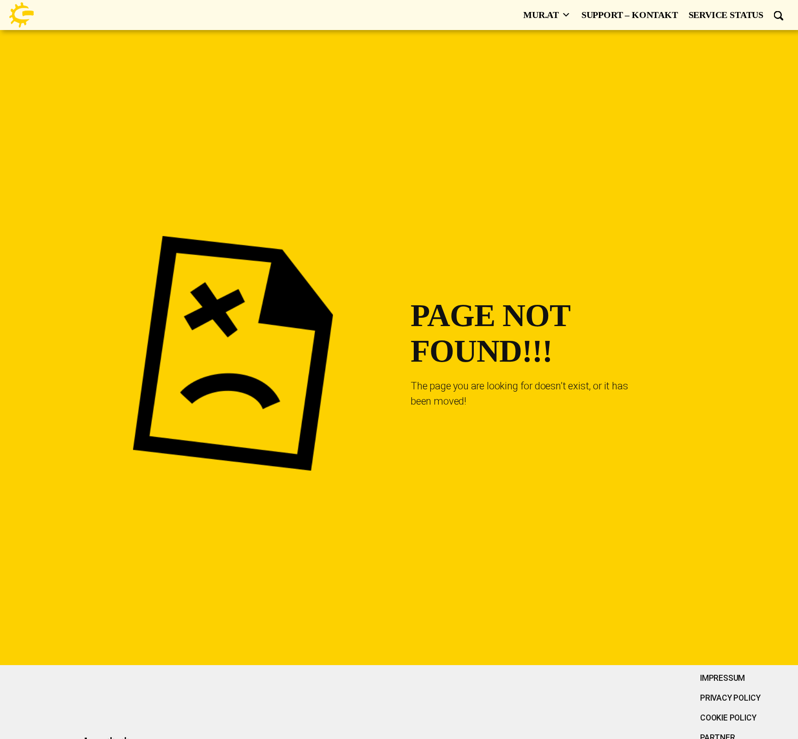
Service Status (726, 15)
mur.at (541, 15)
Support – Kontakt (629, 15)
